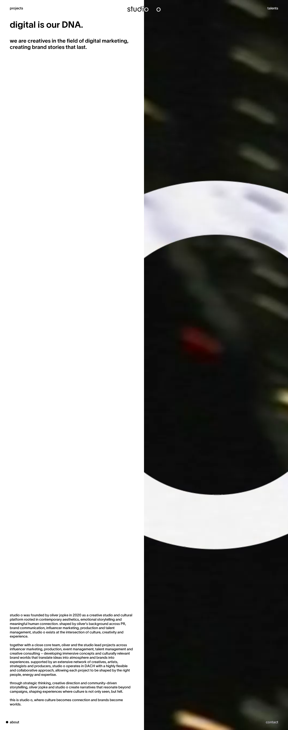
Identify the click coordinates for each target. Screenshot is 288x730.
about (14, 722)
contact (272, 722)
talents (272, 8)
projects (16, 8)
